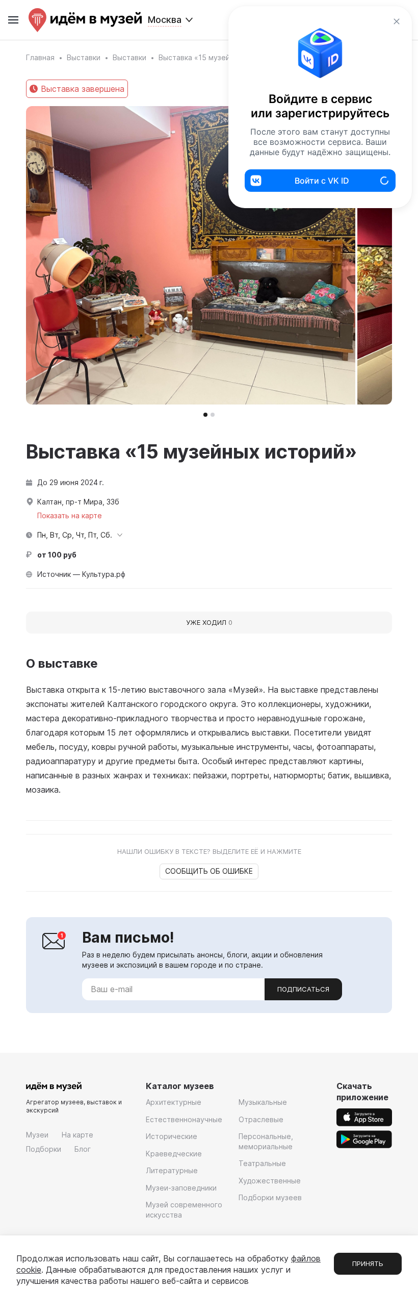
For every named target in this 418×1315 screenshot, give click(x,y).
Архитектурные (173, 1102)
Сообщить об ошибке (209, 871)
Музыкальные (263, 1102)
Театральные (262, 1163)
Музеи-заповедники (181, 1187)
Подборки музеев (270, 1197)
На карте (77, 1134)
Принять (367, 1263)
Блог (82, 1149)
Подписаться (303, 989)
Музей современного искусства (184, 1209)
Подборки (43, 1149)
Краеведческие (174, 1153)
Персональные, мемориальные (266, 1141)
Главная (40, 57)
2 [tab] (213, 415)
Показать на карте (69, 515)
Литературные (172, 1170)
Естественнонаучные (184, 1119)
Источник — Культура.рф (81, 574)
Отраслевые (261, 1119)
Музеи (37, 1134)
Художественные (270, 1180)
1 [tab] (205, 415)
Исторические (171, 1136)
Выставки (83, 57)
